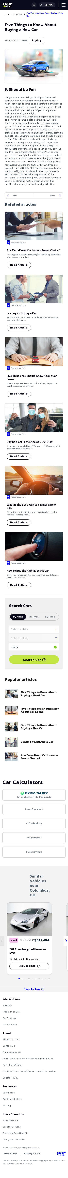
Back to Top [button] (32, 989)
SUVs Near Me (10, 1120)
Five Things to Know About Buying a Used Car (39, 694)
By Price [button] (50, 616)
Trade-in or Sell (11, 1012)
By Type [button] (33, 616)
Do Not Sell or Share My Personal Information (27, 1058)
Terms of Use (9, 1153)
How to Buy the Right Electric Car (28, 570)
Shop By (7, 1005)
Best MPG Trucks (11, 1127)
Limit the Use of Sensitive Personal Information (29, 1071)
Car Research (9, 1024)
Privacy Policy (32, 1153)
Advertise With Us (12, 1065)
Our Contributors (12, 1099)
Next (52, 195)
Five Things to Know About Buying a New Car (39, 727)
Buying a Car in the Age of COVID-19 (29, 441)
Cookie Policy (10, 1078)
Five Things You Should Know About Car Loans (40, 710)
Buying (19, 14)
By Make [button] (18, 616)
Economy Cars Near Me (15, 1133)
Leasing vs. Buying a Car (21, 313)
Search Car (32, 659)
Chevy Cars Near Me (13, 1139)
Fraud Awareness (11, 1052)
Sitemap (7, 1105)
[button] (34, 4)
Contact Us (8, 1046)
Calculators (9, 1092)
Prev (15, 195)
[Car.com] (7, 5)
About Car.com (10, 1039)
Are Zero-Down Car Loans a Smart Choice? (33, 250)
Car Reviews (9, 1018)
